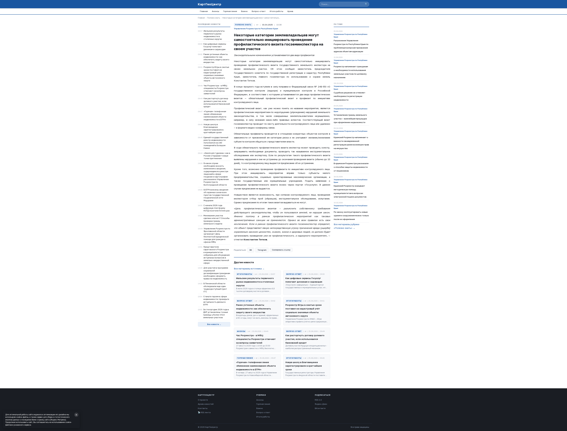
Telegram (262, 250)
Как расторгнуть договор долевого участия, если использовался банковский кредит (217, 102)
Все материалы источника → (249, 268)
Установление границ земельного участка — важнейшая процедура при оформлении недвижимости (350, 118)
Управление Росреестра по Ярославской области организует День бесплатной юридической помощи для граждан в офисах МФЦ (217, 235)
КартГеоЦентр (209, 4)
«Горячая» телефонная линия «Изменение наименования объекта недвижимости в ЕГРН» (215, 115)
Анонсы (215, 11)
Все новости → (214, 324)
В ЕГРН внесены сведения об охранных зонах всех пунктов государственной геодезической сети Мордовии (216, 195)
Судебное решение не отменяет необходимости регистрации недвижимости (349, 96)
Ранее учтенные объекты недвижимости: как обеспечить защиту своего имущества (216, 58)
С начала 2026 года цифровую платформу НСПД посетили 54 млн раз (216, 208)
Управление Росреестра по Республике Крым (256, 28)
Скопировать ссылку (281, 250)
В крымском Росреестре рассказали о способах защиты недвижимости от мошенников (351, 167)
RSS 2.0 (318, 400)
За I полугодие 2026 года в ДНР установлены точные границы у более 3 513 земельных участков (216, 313)
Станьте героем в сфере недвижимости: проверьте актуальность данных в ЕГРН (216, 300)
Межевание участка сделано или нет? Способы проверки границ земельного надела (216, 219)
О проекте (203, 400)
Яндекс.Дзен (321, 404)
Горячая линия (230, 11)
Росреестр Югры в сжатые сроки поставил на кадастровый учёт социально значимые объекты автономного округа (216, 74)
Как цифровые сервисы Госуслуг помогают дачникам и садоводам (214, 46)
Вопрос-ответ (259, 11)
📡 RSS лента (204, 412)
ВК (251, 250)
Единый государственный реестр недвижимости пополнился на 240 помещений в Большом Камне (216, 142)
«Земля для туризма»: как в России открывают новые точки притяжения (217, 156)
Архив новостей (206, 404)
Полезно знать (213, 18)
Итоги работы (276, 11)
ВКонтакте (320, 408)
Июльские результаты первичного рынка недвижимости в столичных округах (214, 35)
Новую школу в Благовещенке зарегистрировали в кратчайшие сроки (214, 128)
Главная (204, 11)
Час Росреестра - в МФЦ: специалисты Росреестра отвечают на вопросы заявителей (216, 89)
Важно (244, 11)
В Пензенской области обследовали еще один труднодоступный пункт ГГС (215, 287)
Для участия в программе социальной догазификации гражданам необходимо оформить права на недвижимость (216, 273)
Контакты (202, 408)
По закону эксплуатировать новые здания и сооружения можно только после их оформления (351, 216)
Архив (290, 11)
